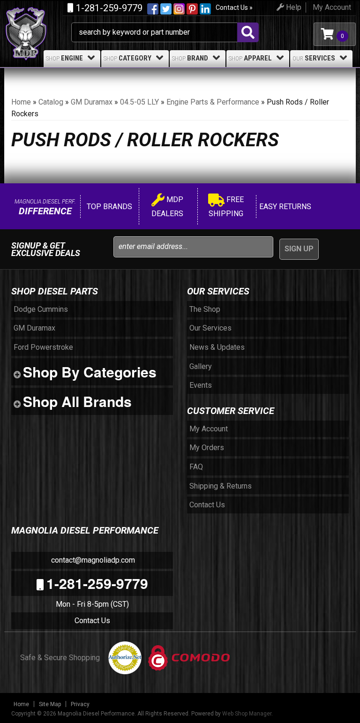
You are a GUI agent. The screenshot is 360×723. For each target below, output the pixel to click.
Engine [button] (64, 58)
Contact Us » (234, 7)
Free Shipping (226, 206)
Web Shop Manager (246, 713)
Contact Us (92, 620)
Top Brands (108, 206)
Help (292, 7)
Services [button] (313, 58)
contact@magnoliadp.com (92, 560)
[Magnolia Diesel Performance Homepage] (37, 18)
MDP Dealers (167, 206)
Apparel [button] (250, 58)
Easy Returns (284, 206)
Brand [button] (190, 58)
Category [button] (127, 58)
